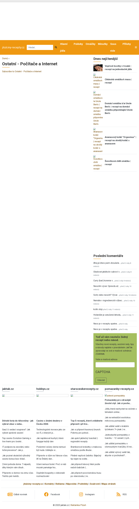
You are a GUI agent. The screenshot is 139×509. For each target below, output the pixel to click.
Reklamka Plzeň (78, 505)
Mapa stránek (109, 484)
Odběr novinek (20, 494)
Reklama (60, 484)
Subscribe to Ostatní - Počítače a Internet (21, 71)
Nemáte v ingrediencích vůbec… (108, 300)
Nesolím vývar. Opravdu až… (106, 286)
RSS (125, 494)
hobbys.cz (42, 388)
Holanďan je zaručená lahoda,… (107, 315)
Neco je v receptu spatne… (105, 323)
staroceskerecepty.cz (85, 388)
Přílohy (127, 44)
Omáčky (90, 44)
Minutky (103, 44)
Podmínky (83, 484)
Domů (5, 58)
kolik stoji (97, 309)
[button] (136, 47)
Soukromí (95, 484)
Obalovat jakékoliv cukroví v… (107, 271)
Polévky (78, 44)
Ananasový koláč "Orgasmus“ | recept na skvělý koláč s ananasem (120, 140)
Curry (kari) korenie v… (103, 280)
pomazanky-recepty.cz (119, 388)
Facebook (55, 494)
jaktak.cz (8, 388)
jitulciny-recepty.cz (13, 47)
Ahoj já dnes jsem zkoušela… (106, 263)
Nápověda (71, 484)
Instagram (90, 494)
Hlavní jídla (63, 47)
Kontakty (49, 484)
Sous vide (113, 47)
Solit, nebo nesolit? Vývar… (106, 295)
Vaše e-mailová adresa (106, 359)
